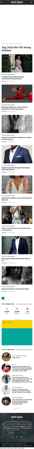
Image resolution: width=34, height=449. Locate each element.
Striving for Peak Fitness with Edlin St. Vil (16, 259)
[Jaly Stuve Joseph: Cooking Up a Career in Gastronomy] (17, 124)
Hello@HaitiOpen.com (20, 433)
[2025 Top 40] (6, 356)
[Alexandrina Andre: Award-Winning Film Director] (17, 184)
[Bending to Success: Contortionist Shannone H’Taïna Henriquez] (17, 94)
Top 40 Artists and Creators (19, 355)
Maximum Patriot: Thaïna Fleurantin (15, 289)
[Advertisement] (17, 23)
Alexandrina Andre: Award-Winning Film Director (17, 199)
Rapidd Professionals (17, 375)
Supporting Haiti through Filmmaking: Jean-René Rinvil (16, 169)
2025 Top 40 (16, 357)
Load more (16, 408)
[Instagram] (17, 437)
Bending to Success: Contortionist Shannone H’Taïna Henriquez (15, 108)
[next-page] (13, 298)
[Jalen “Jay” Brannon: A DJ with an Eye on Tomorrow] (17, 215)
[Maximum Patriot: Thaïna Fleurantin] (17, 275)
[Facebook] (12, 437)
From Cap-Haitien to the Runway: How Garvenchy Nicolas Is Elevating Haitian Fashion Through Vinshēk (22, 402)
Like (7, 308)
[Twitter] (21, 437)
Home (3, 43)
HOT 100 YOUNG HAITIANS (8, 74)
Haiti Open (4, 81)
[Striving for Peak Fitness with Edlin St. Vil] (17, 245)
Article (14, 364)
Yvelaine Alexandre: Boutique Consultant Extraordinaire (13, 78)
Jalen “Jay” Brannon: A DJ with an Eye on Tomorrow (16, 229)
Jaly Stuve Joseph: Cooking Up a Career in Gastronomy (16, 138)
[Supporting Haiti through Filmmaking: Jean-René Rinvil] (17, 154)
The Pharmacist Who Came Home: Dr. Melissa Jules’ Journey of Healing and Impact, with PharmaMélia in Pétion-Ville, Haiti (22, 380)
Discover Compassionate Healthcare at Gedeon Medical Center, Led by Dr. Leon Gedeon (21, 391)
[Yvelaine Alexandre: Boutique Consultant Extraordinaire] (17, 63)
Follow (17, 308)
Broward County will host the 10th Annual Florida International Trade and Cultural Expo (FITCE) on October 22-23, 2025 (22, 369)
